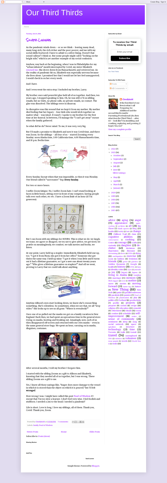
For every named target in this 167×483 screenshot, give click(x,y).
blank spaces (123, 229)
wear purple (113, 341)
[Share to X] (78, 422)
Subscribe (124, 58)
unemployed (131, 336)
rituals (129, 310)
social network (115, 324)
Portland (122, 300)
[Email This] (73, 422)
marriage (116, 278)
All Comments (118, 88)
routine (114, 313)
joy (113, 272)
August (116, 163)
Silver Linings (38, 40)
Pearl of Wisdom (82, 396)
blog (135, 228)
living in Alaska (117, 275)
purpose (112, 305)
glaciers (134, 262)
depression (113, 251)
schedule (127, 313)
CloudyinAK (127, 99)
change (137, 231)
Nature (138, 286)
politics (111, 300)
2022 (113, 149)
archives (121, 226)
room (138, 310)
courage (122, 242)
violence (118, 338)
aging (125, 220)
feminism (133, 259)
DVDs (130, 253)
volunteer (130, 338)
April (115, 181)
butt (128, 231)
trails (123, 332)
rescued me (32, 70)
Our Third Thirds (54, 12)
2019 (113, 196)
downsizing (113, 253)
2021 (113, 152)
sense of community (121, 319)
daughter (126, 245)
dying (138, 253)
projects (130, 302)
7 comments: (63, 422)
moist (123, 281)
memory (131, 277)
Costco (111, 242)
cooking (130, 239)
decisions (130, 248)
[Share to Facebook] (80, 422)
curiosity (112, 245)
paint (119, 292)
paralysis (115, 295)
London (137, 275)
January (117, 188)
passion (127, 295)
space (133, 324)
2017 (113, 203)
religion (112, 308)
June (115, 170)
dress (123, 253)
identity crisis (117, 269)
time (132, 329)
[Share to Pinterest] (83, 422)
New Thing (120, 289)
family (35, 425)
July (115, 166)
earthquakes (118, 256)
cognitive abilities (120, 236)
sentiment (113, 322)
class (134, 234)
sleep (125, 322)
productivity (135, 300)
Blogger (95, 466)
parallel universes (133, 292)
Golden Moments (116, 264)
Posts (114, 84)
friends (112, 261)
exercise (131, 256)
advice (111, 220)
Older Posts (94, 432)
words (124, 341)
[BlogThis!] (75, 422)
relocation (124, 308)
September (118, 159)
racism (123, 305)
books (111, 231)
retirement (116, 310)
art (130, 225)
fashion (120, 259)
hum (139, 267)
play (135, 297)
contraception (113, 240)
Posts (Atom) (44, 436)
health (111, 267)
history (121, 266)
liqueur (135, 272)
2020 (113, 192)
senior (134, 316)
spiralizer (112, 327)
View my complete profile (119, 129)
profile (116, 303)
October (117, 155)
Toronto (112, 332)
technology (114, 329)
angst (138, 220)
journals (137, 270)
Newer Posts (32, 432)
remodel (137, 308)
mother (132, 280)
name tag (127, 287)
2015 (113, 210)
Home (26, 27)
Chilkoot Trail (120, 234)
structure (130, 327)
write (114, 344)
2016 (113, 207)
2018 (113, 199)
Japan (129, 270)
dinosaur (131, 251)
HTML (132, 267)
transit (133, 332)
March (116, 184)
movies (123, 283)
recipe (134, 305)
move (110, 283)
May (115, 177)
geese (125, 262)
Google (133, 264)
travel (112, 335)
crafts (134, 242)
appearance (121, 223)
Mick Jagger (113, 281)
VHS (110, 338)
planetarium (124, 298)
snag (135, 322)
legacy (124, 272)
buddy (120, 231)
